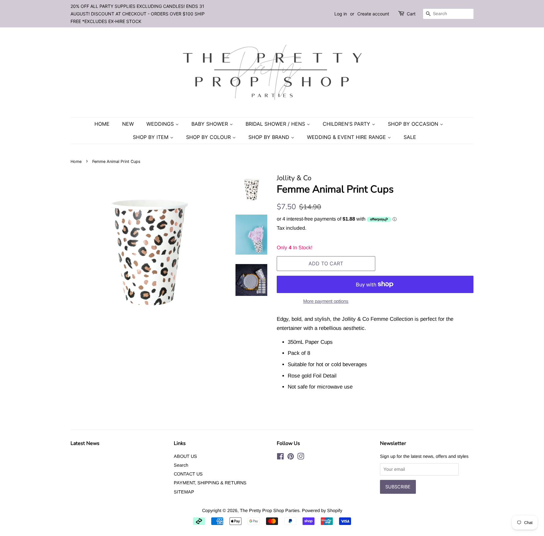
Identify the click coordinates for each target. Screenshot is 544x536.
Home (102, 124)
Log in (340, 13)
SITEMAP (184, 491)
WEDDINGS (160, 124)
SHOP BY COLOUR (209, 137)
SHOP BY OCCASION (414, 124)
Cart (411, 13)
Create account (373, 13)
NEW (128, 124)
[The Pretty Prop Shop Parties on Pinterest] (290, 457)
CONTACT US (188, 473)
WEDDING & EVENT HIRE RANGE (347, 137)
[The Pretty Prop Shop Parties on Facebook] (280, 457)
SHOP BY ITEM (151, 137)
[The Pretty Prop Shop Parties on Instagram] (300, 457)
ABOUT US (185, 456)
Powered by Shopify (322, 510)
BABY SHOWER (210, 124)
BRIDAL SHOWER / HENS (276, 124)
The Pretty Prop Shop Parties (269, 510)
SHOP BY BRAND (269, 137)
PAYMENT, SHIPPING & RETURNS (210, 482)
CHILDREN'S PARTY (347, 124)
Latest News (85, 443)
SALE (410, 137)
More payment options (325, 301)
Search (181, 465)
